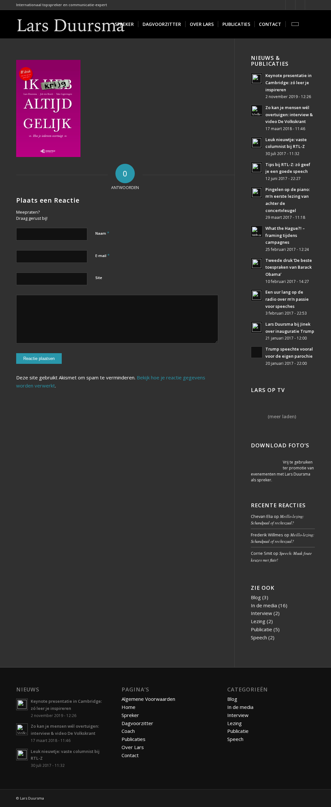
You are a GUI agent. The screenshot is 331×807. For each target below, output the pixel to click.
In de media (264, 605)
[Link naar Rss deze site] (300, 5)
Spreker (130, 715)
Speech (259, 637)
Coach (128, 731)
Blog (256, 597)
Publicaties (133, 739)
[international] (294, 24)
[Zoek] (309, 24)
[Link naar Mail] (310, 5)
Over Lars (133, 747)
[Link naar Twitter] (280, 5)
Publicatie (261, 629)
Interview (261, 613)
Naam (102, 233)
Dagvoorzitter (137, 723)
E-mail (102, 255)
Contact (130, 755)
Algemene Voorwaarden (148, 699)
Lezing (258, 621)
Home (128, 707)
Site (98, 277)
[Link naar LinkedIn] (290, 5)
